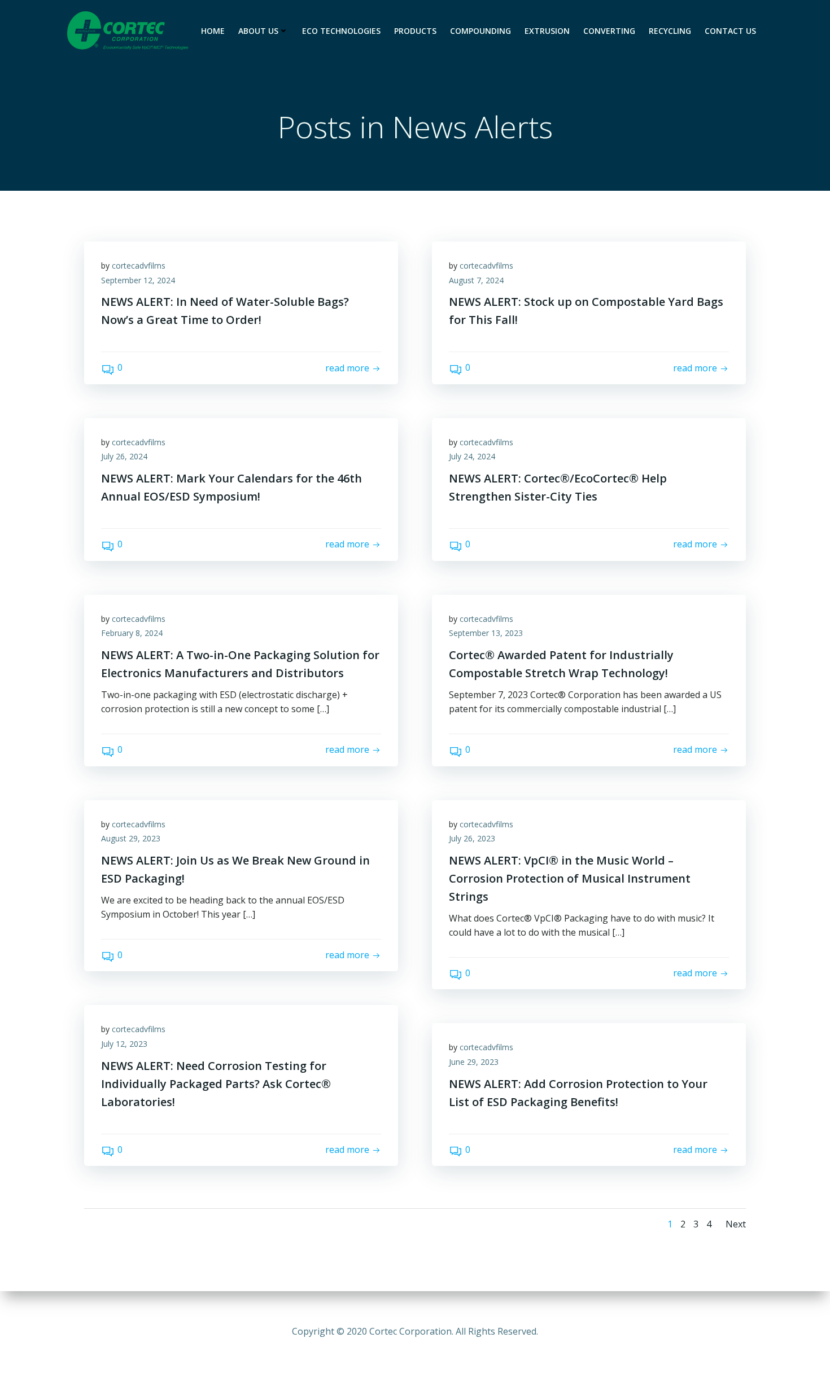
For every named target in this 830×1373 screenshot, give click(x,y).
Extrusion (547, 30)
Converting (609, 30)
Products (415, 30)
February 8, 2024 (132, 633)
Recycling (670, 30)
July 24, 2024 (472, 456)
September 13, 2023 (486, 633)
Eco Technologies (341, 30)
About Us (258, 30)
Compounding (480, 30)
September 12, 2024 (138, 280)
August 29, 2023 (130, 838)
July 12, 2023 (124, 1043)
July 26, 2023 (472, 838)
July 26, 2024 (124, 456)
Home (213, 30)
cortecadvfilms (138, 265)
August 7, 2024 (476, 280)
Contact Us (730, 30)
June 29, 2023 (474, 1061)
